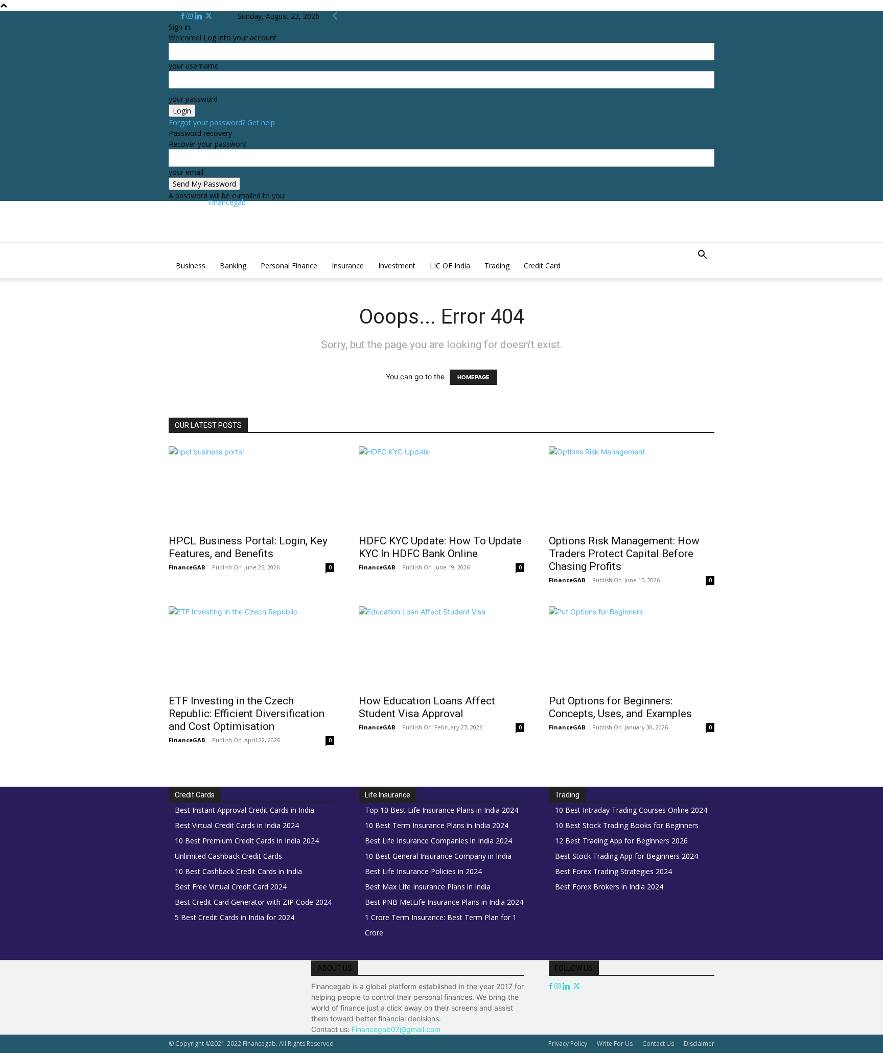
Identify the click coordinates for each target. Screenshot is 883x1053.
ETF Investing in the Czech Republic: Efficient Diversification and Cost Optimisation (246, 713)
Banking (233, 265)
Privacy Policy (567, 1043)
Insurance (348, 265)
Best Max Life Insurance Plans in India (428, 886)
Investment (396, 265)
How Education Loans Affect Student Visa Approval (427, 707)
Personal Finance (289, 265)
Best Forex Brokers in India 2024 (609, 886)
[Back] (335, 16)
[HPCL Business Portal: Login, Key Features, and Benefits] (251, 487)
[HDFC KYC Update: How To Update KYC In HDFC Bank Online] (441, 487)
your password (193, 99)
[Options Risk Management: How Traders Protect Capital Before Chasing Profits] (631, 487)
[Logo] (170, 248)
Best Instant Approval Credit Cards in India (244, 810)
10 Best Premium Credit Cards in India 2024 (247, 840)
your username (194, 66)
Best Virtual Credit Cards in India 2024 (237, 825)
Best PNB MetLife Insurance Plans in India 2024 (444, 902)
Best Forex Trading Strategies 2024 (613, 871)
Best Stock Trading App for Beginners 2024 (626, 856)
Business (190, 265)
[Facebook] (184, 16)
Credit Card (542, 265)
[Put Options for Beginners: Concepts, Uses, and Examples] (631, 647)
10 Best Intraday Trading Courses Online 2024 (631, 810)
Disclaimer (699, 1043)
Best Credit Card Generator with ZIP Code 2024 (253, 902)
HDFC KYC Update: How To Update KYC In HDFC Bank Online (440, 547)
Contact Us (658, 1043)
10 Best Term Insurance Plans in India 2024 (436, 825)
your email (186, 172)
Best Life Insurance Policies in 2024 (423, 871)
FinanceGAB (187, 567)
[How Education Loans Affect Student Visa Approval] (441, 647)
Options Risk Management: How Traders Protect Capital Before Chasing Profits (624, 554)
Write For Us (615, 1043)
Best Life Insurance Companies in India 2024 (438, 840)
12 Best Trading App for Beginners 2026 (621, 840)
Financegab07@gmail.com (396, 1029)
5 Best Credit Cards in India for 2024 (234, 917)
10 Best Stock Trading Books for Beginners (627, 825)
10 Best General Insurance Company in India (438, 856)
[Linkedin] (199, 16)
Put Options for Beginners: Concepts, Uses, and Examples (620, 707)
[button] (702, 256)
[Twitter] (208, 16)
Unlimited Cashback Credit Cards (228, 856)
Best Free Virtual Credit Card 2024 (231, 886)
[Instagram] (191, 16)
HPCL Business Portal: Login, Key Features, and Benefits (248, 547)
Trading (496, 265)
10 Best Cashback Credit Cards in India (238, 871)
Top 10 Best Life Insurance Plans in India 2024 (441, 810)
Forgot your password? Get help (222, 122)
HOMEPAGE (473, 377)
